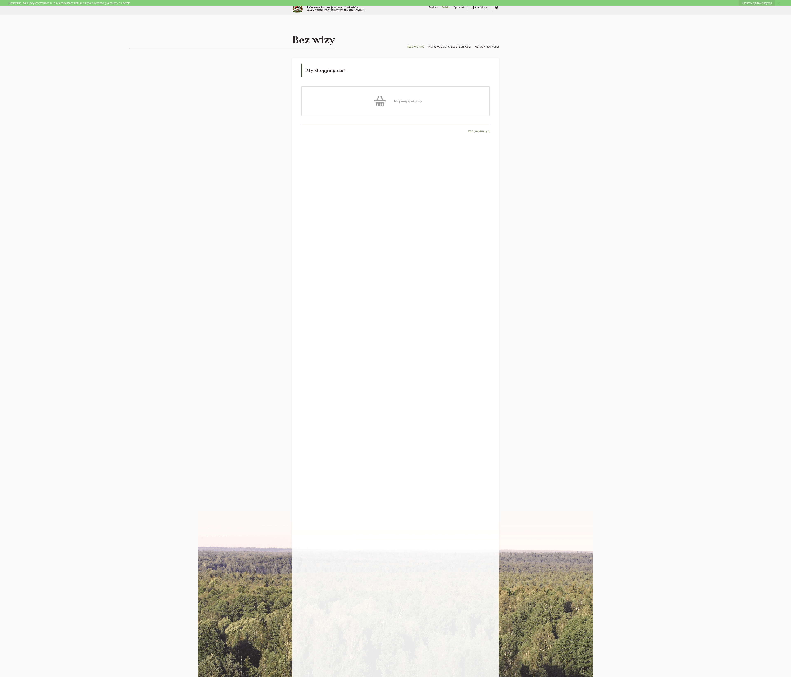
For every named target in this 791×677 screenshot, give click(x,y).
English (433, 7)
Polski (445, 7)
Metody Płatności (487, 46)
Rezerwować (415, 46)
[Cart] (496, 8)
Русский (458, 7)
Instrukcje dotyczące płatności (449, 46)
